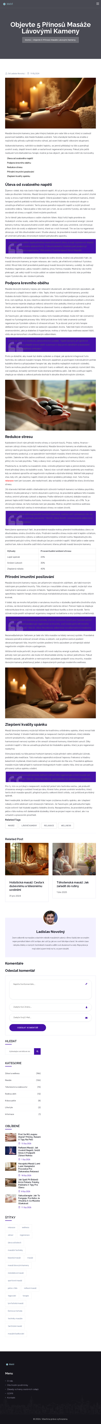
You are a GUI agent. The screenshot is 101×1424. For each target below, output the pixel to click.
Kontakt (11, 1397)
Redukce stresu (14, 167)
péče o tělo (12, 1288)
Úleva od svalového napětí (20, 158)
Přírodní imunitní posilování (20, 172)
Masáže (8, 1080)
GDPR (10, 1393)
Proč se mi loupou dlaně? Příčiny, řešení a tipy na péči (29, 1137)
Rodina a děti (10, 1094)
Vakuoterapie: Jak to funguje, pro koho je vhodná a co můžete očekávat (29, 1199)
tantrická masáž (15, 1326)
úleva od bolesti (14, 1243)
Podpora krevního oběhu (19, 163)
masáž (11, 826)
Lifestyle (9, 1107)
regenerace (25, 1235)
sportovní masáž (15, 1281)
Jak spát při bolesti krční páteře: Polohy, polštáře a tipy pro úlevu (28, 1183)
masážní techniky (15, 1250)
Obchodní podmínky (17, 1385)
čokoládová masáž (16, 1273)
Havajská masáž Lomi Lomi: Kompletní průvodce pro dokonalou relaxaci (29, 1167)
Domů (28, 40)
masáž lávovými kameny (18, 1265)
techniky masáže (15, 1318)
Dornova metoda (15, 1311)
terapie (26, 1296)
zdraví (10, 1235)
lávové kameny (29, 826)
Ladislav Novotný (18, 73)
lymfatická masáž (15, 1303)
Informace (9, 1114)
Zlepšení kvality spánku (18, 176)
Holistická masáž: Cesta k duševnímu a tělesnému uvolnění (26, 886)
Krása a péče (10, 1101)
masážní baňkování (16, 1334)
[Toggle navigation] (97, 4)
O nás (10, 1381)
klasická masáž (14, 1258)
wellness (66, 826)
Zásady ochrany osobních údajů (23, 1389)
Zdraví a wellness (12, 1073)
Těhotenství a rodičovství (16, 1087)
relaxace (9, 480)
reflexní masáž (30, 1288)
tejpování (12, 1296)
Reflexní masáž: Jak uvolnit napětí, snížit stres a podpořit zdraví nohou (29, 1151)
